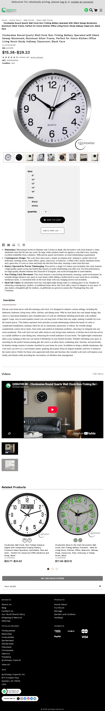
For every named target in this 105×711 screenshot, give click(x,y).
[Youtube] (34, 698)
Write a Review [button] (37, 57)
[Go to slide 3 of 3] (57, 569)
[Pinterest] (23, 245)
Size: (30, 171)
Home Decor (60, 604)
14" (33, 187)
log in (63, 1)
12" (33, 183)
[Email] (8, 245)
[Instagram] (28, 698)
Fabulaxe (6, 647)
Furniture (59, 607)
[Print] (13, 245)
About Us (6, 604)
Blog (4, 607)
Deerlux (6, 653)
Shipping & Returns (12, 617)
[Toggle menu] (101, 10)
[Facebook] (3, 245)
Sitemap (6, 621)
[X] (18, 245)
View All (6, 664)
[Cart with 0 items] (95, 10)
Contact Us (7, 611)
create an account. (82, 1)
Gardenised (8, 640)
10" (33, 179)
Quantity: (32, 211)
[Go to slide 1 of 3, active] (48, 569)
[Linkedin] (31, 698)
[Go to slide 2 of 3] (53, 569)
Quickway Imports (11, 660)
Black (35, 201)
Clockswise (7, 650)
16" (33, 191)
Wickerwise (8, 643)
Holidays (58, 617)
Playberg (6, 657)
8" (33, 175)
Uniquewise (8, 637)
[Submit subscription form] (100, 586)
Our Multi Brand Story (13, 614)
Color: (31, 197)
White (35, 205)
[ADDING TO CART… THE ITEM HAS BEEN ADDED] (52, 220)
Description (9, 300)
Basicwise (7, 634)
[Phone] (86, 10)
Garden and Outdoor (65, 614)
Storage (58, 611)
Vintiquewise (8, 630)
